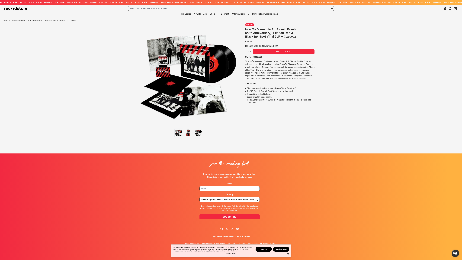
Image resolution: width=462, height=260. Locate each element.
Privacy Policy (236, 243)
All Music (246, 237)
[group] (178, 133)
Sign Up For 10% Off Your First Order (35, 2)
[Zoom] (188, 75)
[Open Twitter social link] (227, 228)
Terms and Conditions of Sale (208, 243)
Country (229, 195)
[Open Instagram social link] (232, 228)
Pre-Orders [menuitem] (186, 14)
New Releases (229, 237)
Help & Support (190, 243)
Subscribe (230, 217)
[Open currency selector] (445, 8)
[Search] (332, 8)
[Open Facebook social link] (221, 228)
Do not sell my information (252, 243)
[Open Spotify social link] (237, 228)
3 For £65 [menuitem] (225, 14)
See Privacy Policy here (229, 210)
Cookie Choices (269, 243)
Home (4, 20)
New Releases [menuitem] (200, 14)
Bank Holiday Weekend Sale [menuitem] (265, 14)
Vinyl (239, 237)
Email (229, 184)
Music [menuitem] (212, 14)
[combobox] (231, 8)
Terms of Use (225, 243)
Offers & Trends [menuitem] (239, 14)
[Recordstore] (16, 8)
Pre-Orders (217, 237)
